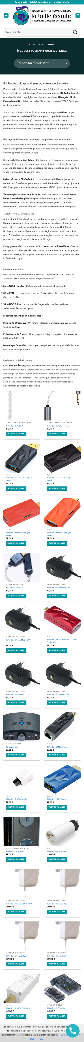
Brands (42, 44)
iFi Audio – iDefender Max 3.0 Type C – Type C (62, 641)
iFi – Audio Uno (12, 747)
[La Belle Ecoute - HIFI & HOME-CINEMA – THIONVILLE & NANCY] (42, 15)
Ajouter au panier (16, 434)
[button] (6, 15)
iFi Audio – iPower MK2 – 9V (17, 695)
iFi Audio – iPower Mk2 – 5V (58, 588)
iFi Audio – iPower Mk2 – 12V (18, 640)
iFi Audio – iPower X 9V (57, 956)
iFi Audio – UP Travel (15, 852)
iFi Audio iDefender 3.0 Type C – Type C (19, 534)
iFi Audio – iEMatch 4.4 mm (58, 426)
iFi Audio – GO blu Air (56, 1008)
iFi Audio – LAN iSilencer (57, 747)
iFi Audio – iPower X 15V (16, 956)
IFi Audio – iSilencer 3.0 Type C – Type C (61, 479)
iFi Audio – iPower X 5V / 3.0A (19, 904)
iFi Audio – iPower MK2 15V (58, 695)
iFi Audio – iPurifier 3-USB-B (18, 1008)
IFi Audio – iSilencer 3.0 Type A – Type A (20, 479)
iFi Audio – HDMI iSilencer (57, 799)
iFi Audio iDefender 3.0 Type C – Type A (60, 534)
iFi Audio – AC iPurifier (56, 852)
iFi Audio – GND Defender (17, 799)
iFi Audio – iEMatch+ (14, 426)
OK (41, 1039)
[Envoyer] (75, 32)
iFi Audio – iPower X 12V (57, 904)
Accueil (32, 44)
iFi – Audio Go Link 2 (14, 588)
